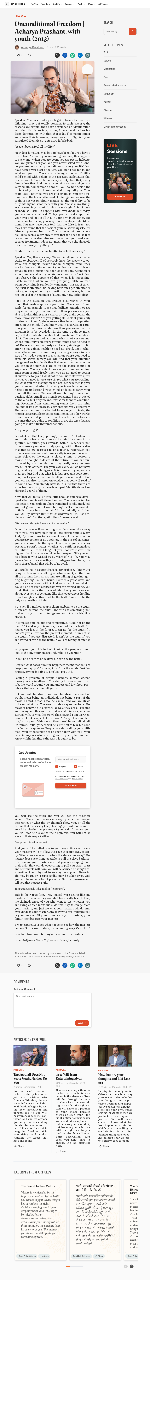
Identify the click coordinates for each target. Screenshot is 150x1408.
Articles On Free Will (29, 1039)
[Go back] (7, 4)
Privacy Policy (77, 779)
